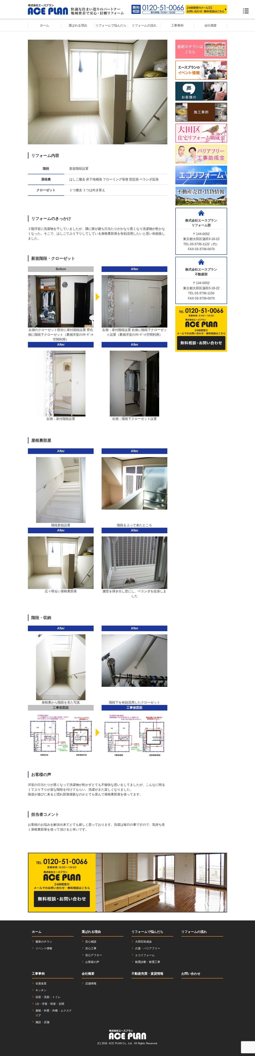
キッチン (41, 990)
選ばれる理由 (78, 25)
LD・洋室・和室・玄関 (49, 1003)
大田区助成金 (143, 941)
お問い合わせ (190, 973)
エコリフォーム (145, 955)
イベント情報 (43, 948)
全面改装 (41, 983)
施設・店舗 (42, 1022)
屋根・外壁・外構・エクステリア (53, 1013)
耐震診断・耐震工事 (147, 961)
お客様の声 (92, 961)
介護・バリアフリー (147, 948)
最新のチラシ (43, 941)
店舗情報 (90, 983)
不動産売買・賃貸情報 (147, 973)
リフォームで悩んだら (110, 25)
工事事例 (177, 25)
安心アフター (93, 955)
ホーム (44, 25)
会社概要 (210, 25)
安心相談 (90, 941)
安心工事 (90, 948)
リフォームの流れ (144, 25)
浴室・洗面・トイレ (48, 997)
